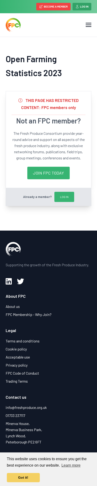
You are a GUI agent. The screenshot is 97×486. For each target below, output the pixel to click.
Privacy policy (17, 365)
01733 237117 (15, 415)
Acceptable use (18, 357)
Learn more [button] (71, 465)
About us (13, 306)
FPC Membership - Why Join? (29, 314)
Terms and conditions (23, 341)
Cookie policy (16, 349)
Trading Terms (17, 381)
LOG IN (64, 196)
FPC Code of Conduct (22, 373)
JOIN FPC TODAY (48, 172)
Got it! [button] (23, 477)
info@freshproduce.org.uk (26, 407)
